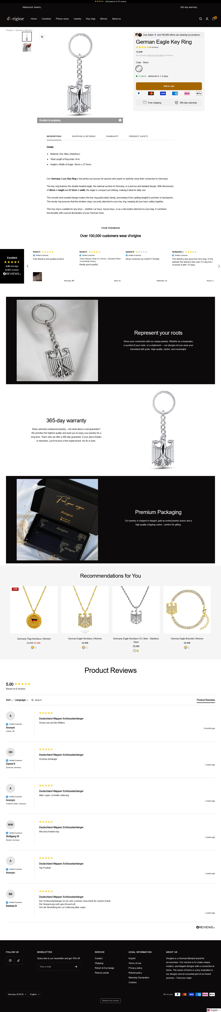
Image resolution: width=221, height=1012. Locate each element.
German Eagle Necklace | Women (85, 638)
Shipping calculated (155, 55)
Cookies (133, 982)
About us (116, 18)
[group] (22, 684)
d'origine (9, 30)
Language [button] (20, 700)
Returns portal (102, 972)
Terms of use (135, 963)
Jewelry (77, 18)
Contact (99, 958)
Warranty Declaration (139, 977)
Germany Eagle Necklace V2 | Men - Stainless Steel (136, 640)
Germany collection (23, 30)
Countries (46, 18)
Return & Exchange (104, 968)
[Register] (76, 967)
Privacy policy (135, 968)
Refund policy (135, 972)
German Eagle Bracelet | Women (187, 638)
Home (34, 18)
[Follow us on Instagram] (10, 960)
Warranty (112, 136)
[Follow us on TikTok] (18, 960)
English (33, 994)
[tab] (206, 700)
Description (54, 136)
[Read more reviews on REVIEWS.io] (12, 274)
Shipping (99, 963)
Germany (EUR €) (15, 994)
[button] (27, 266)
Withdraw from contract (110, 1000)
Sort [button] (8, 700)
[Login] (207, 18)
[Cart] (213, 18)
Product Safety (138, 136)
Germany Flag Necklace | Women (34, 638)
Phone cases (62, 18)
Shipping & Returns (83, 136)
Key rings (90, 18)
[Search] (200, 18)
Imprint (132, 958)
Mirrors (103, 18)
